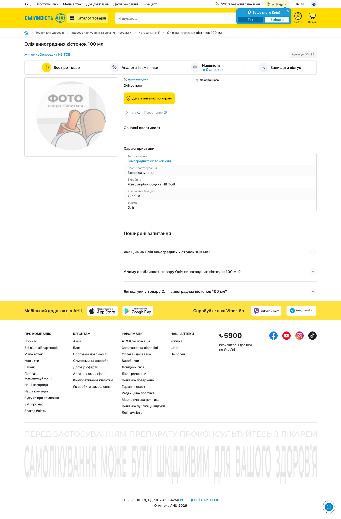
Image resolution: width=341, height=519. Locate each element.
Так (250, 20)
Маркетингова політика (141, 399)
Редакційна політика (138, 393)
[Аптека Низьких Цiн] (45, 18)
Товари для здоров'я (49, 32)
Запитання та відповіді (140, 348)
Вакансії (30, 367)
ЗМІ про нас (34, 404)
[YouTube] (286, 373)
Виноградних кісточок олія (149, 161)
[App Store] (102, 311)
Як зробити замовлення (92, 386)
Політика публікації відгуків (144, 406)
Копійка (176, 341)
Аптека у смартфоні (89, 374)
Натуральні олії (149, 32)
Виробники (130, 361)
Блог (76, 348)
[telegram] (301, 311)
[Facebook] (273, 373)
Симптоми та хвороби (90, 361)
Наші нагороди (36, 385)
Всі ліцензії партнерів (41, 348)
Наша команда (36, 391)
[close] (288, 11)
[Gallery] (71, 117)
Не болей (177, 354)
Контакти (31, 361)
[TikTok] (312, 373)
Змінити (276, 20)
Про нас (30, 341)
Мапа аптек (72, 4)
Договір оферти (85, 367)
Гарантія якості (134, 386)
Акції (28, 4)
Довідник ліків (97, 4)
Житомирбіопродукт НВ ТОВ (47, 54)
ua (296, 4)
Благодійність (35, 411)
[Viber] (266, 311)
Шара (175, 348)
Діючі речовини (125, 4)
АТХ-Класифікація (136, 341)
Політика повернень (138, 380)
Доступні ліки (47, 4)
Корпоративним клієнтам (93, 380)
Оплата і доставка (136, 354)
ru (303, 4)
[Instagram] (299, 373)
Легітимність (132, 412)
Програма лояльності (90, 354)
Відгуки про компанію (41, 398)
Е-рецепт (149, 4)
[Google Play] (137, 311)
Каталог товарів (91, 18)
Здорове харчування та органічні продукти (101, 32)
